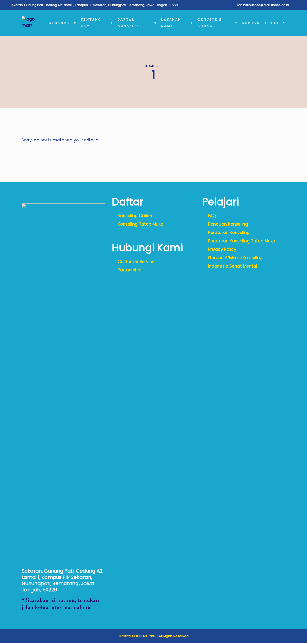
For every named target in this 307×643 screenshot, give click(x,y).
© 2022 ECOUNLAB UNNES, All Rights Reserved (154, 636)
